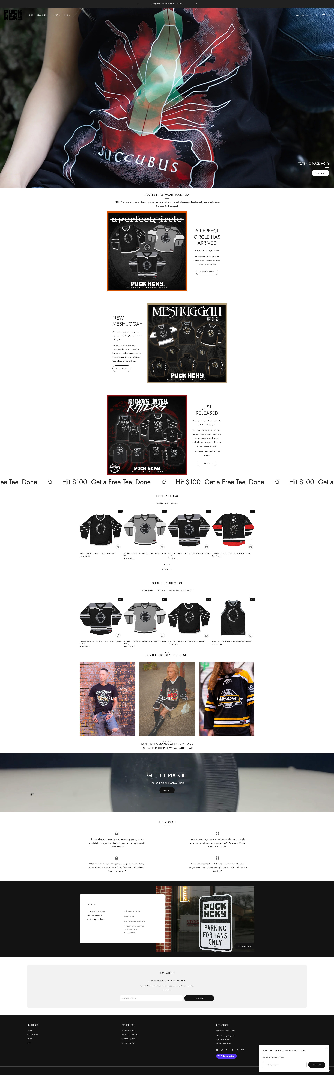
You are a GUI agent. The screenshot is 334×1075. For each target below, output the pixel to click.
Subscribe (317, 1065)
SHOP (29, 1039)
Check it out (121, 368)
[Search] (317, 15)
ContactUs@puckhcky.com (225, 1030)
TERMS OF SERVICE (129, 1039)
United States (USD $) (303, 15)
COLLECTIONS (32, 1034)
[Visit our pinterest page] (227, 1049)
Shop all (167, 790)
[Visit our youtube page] (242, 1049)
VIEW (167, 708)
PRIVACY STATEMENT (130, 1034)
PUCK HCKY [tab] (161, 590)
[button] (161, 185)
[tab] (164, 564)
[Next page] (254, 530)
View (107, 708)
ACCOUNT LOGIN (128, 1030)
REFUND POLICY (128, 1043)
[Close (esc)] (325, 1048)
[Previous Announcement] (137, 4)
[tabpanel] (167, 625)
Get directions (244, 946)
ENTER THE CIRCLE (207, 272)
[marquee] (167, 482)
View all (165, 569)
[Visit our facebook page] (217, 1049)
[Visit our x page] (237, 1049)
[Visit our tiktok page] (232, 1049)
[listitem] (167, 4)
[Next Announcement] (196, 4)
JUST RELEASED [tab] (147, 590)
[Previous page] (79, 530)
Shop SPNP (321, 173)
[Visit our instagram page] (222, 1049)
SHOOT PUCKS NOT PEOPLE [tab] (181, 590)
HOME (30, 15)
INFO (29, 1043)
